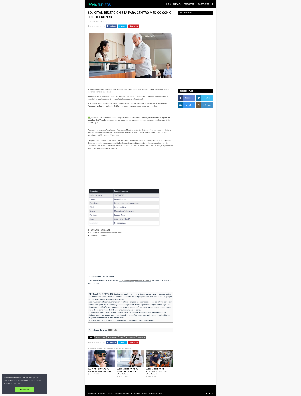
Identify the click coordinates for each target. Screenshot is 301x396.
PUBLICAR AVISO (202, 4)
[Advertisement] (130, 168)
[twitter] (209, 393)
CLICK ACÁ (112, 330)
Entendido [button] (24, 389)
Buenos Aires (112, 337)
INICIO (168, 4)
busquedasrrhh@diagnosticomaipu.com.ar (135, 281)
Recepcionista (130, 337)
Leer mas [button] (17, 383)
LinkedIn (109, 106)
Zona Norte (141, 337)
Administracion (100, 337)
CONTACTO (177, 4)
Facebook (92, 106)
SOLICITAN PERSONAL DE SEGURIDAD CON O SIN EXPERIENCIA (127, 371)
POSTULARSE (189, 4)
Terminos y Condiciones (139, 393)
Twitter (117, 106)
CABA (121, 337)
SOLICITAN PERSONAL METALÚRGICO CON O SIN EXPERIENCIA (156, 371)
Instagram (101, 106)
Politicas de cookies (155, 393)
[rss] (212, 393)
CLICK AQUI (93, 123)
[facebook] (206, 393)
